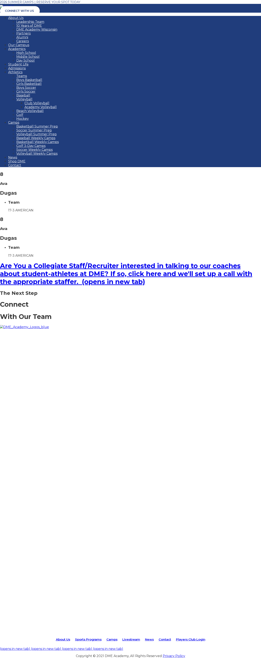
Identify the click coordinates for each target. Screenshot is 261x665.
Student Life (18, 64)
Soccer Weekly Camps (34, 150)
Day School (25, 60)
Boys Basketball (29, 80)
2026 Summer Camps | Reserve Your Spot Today (40, 2)
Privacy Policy (174, 656)
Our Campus (18, 45)
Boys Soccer (26, 88)
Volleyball (24, 99)
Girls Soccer (25, 91)
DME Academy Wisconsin (36, 29)
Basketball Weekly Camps (37, 142)
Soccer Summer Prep (34, 130)
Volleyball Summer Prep (36, 134)
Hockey (22, 119)
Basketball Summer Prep (37, 126)
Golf (19, 115)
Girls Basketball (29, 84)
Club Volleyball (36, 103)
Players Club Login (190, 639)
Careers (22, 41)
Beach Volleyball (30, 111)
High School (26, 53)
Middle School (28, 57)
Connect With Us (19, 11)
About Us (15, 18)
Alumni (22, 37)
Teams (21, 76)
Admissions (17, 68)
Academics (16, 49)
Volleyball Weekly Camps (37, 153)
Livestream (131, 639)
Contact (14, 165)
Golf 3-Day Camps (30, 146)
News (12, 157)
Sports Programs (88, 639)
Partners (23, 33)
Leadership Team (30, 22)
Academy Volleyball (40, 107)
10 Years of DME (29, 26)
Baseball (23, 95)
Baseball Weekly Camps (35, 138)
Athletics (15, 72)
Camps (13, 122)
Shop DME (16, 161)
